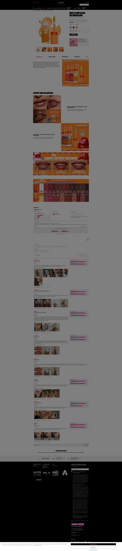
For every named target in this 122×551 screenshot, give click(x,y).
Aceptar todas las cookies (93, 544)
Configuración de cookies (93, 549)
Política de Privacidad (38, 545)
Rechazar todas (93, 547)
